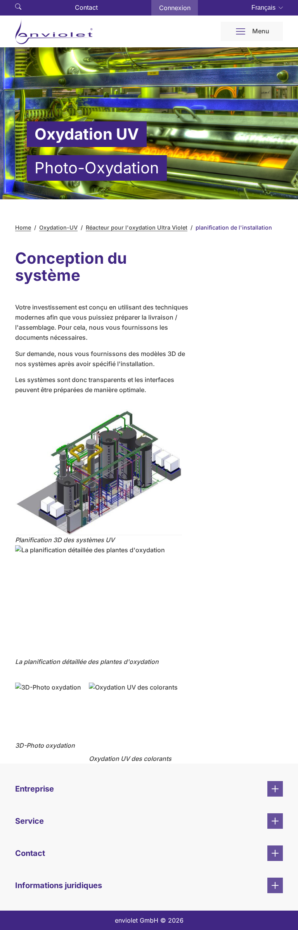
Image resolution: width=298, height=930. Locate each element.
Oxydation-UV (58, 227)
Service (29, 821)
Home (23, 227)
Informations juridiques (58, 885)
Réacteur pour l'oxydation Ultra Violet (136, 227)
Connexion (175, 8)
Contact (86, 7)
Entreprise (34, 788)
